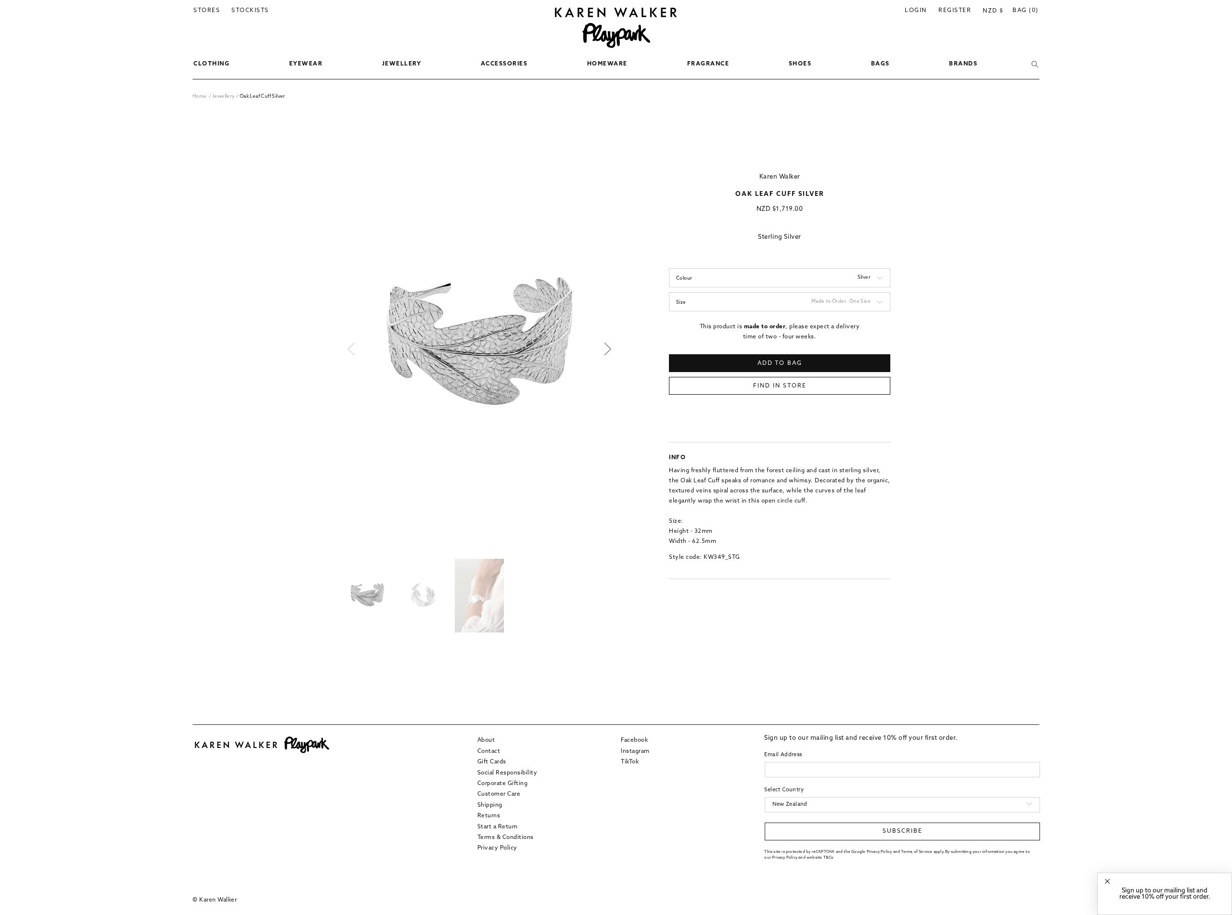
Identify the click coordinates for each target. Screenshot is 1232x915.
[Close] (1107, 881)
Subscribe (903, 831)
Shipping (489, 805)
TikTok (630, 761)
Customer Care (499, 794)
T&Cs (828, 857)
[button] (211, 64)
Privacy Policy (497, 848)
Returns (488, 815)
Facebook (634, 740)
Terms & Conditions (505, 837)
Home (199, 96)
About (486, 740)
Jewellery (224, 96)
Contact (488, 751)
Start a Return (497, 826)
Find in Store (780, 386)
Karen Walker (779, 177)
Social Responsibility (507, 772)
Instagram (635, 751)
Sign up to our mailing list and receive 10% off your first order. (1164, 894)
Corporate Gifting (502, 783)
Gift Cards (491, 761)
